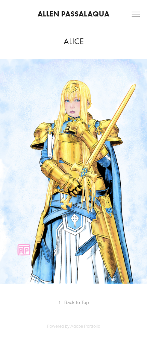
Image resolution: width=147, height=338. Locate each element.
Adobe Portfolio (85, 326)
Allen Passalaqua (73, 14)
